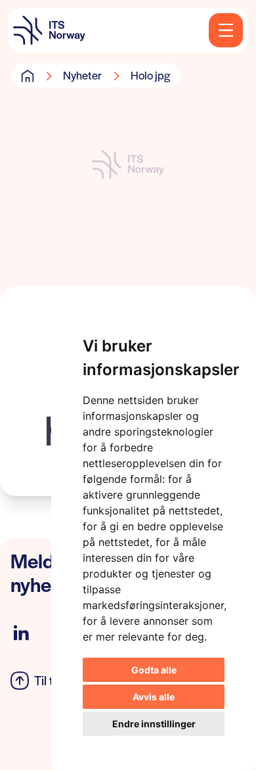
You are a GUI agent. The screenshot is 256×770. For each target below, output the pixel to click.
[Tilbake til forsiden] (49, 30)
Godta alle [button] (154, 669)
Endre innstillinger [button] (154, 723)
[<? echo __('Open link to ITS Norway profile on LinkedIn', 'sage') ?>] (21, 633)
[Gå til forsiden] (27, 75)
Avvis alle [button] (154, 696)
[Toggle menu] (226, 30)
